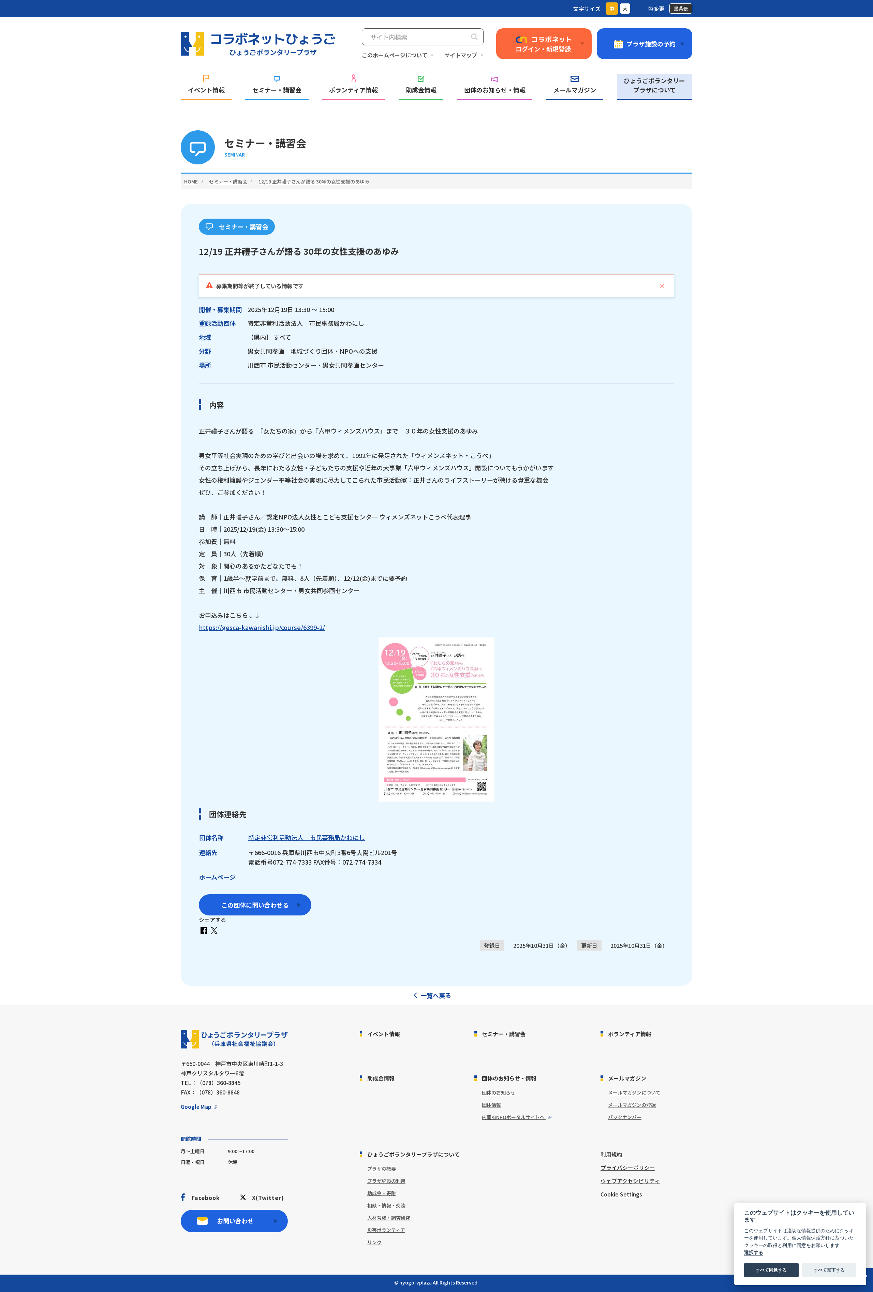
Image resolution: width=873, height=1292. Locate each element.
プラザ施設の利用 (386, 1180)
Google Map (196, 1106)
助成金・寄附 (381, 1193)
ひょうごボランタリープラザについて (654, 85)
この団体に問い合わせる (255, 904)
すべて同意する (771, 1270)
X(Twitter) (268, 1197)
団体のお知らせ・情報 (495, 89)
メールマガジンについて (634, 1092)
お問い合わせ (235, 1220)
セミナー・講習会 (276, 89)
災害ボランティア (386, 1230)
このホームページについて (394, 55)
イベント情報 (206, 89)
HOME (191, 181)
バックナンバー (624, 1117)
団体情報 (491, 1104)
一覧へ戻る (435, 995)
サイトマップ (460, 55)
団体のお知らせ (498, 1092)
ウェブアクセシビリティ (630, 1181)
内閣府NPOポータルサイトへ (514, 1117)
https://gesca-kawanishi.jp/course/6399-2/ (262, 627)
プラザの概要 (381, 1168)
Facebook (206, 1197)
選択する (753, 1253)
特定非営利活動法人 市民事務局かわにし (306, 837)
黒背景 (681, 8)
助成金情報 (421, 89)
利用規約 (611, 1154)
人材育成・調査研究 (388, 1217)
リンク (374, 1242)
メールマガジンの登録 (632, 1104)
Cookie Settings (621, 1194)
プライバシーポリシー (628, 1167)
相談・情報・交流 (386, 1205)
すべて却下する (829, 1270)
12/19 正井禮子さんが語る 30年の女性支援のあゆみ (313, 181)
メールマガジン (574, 89)
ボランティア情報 (353, 89)
